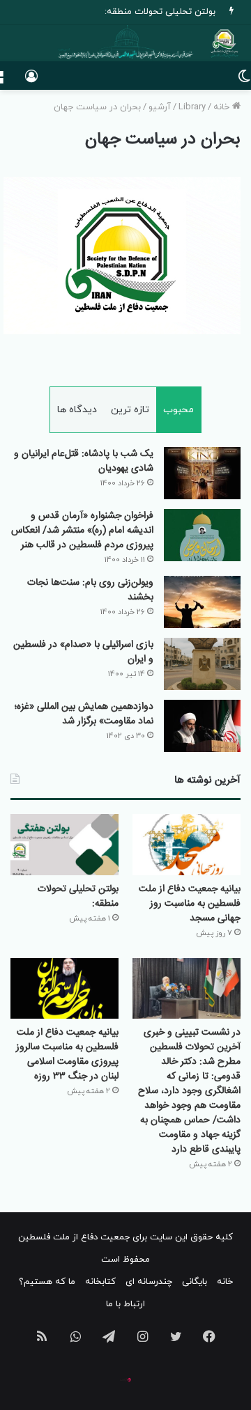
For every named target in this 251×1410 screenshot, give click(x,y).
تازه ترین (130, 409)
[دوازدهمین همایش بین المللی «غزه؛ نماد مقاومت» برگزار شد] (202, 726)
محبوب (178, 409)
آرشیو (160, 107)
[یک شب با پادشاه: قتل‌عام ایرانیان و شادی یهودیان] (202, 473)
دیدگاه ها (77, 409)
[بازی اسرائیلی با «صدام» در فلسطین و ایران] (202, 664)
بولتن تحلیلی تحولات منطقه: (160, 12)
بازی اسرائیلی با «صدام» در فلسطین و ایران (83, 652)
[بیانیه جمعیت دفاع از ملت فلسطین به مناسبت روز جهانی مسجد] (186, 844)
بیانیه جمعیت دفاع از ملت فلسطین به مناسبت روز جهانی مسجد (190, 904)
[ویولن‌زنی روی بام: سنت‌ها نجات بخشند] (202, 602)
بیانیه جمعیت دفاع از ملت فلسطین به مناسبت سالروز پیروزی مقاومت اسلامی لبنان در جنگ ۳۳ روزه (67, 1054)
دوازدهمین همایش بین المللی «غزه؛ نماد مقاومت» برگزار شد (84, 714)
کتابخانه (100, 1282)
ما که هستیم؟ (47, 1282)
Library (192, 107)
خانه (222, 107)
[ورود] (31, 81)
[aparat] (125, 1379)
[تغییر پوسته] (244, 81)
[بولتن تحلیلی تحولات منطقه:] (64, 844)
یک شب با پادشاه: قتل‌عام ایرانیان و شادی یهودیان (83, 461)
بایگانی (194, 1282)
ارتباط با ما (125, 1304)
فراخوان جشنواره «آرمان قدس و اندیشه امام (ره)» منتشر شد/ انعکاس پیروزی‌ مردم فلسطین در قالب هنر (82, 530)
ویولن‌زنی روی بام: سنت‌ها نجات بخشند (90, 590)
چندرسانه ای (149, 1282)
